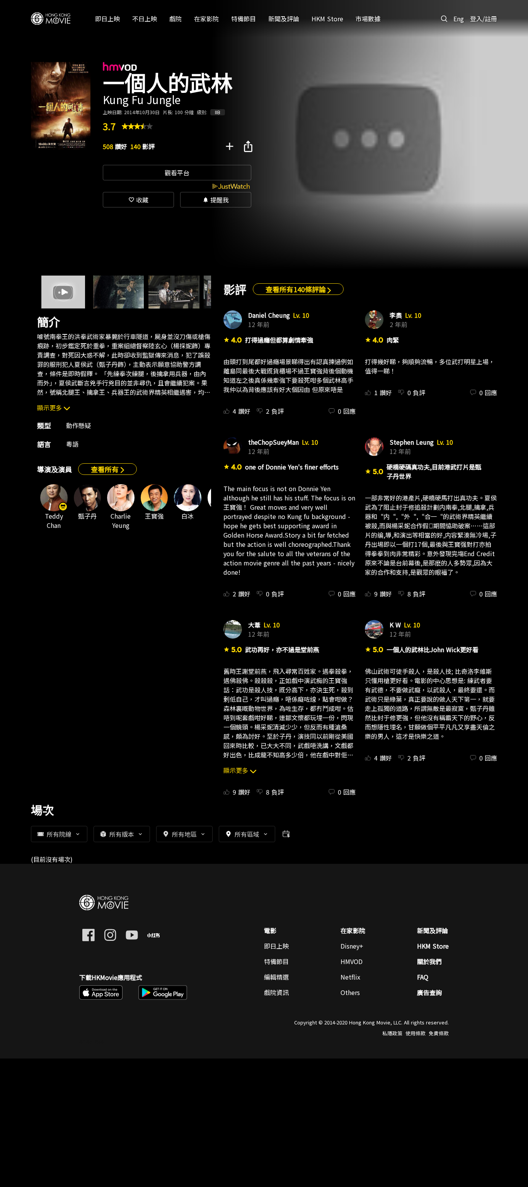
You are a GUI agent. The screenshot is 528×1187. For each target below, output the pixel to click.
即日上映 (276, 946)
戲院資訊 (276, 992)
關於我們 (429, 961)
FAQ (422, 976)
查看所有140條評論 (296, 289)
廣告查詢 (429, 992)
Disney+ (352, 946)
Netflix (350, 976)
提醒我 (216, 199)
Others (350, 992)
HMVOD (352, 961)
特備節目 (276, 961)
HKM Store (433, 946)
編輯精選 (276, 976)
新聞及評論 (432, 930)
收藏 (138, 199)
